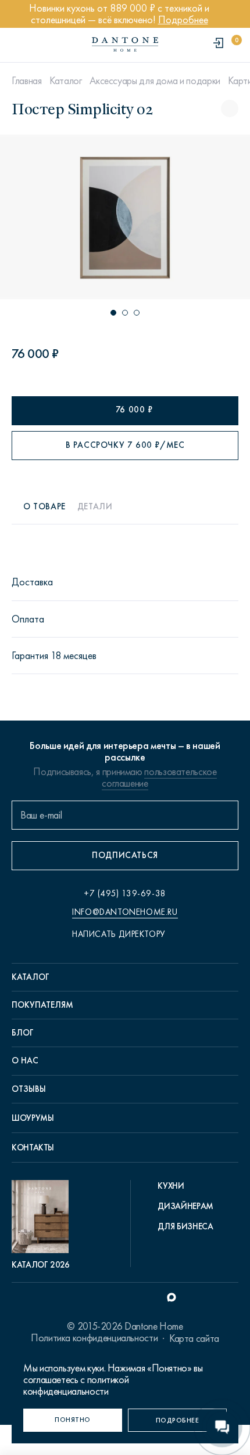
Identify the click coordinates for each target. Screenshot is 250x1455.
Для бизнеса (185, 1226)
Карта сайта (194, 1338)
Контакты (33, 1147)
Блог (23, 1032)
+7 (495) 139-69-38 (125, 893)
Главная (26, 80)
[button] (113, 313)
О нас (25, 1060)
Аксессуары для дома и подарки (155, 80)
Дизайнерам (185, 1206)
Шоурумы (32, 1118)
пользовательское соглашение (159, 777)
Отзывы (29, 1089)
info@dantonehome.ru (124, 912)
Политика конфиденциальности (94, 1338)
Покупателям (42, 1005)
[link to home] (125, 44)
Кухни (171, 1186)
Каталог (65, 80)
